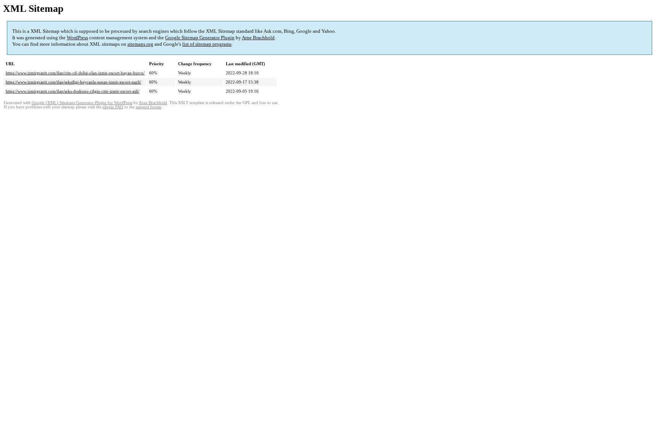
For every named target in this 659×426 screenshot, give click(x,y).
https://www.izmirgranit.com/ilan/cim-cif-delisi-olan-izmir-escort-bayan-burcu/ (75, 73)
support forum (148, 107)
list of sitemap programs (206, 44)
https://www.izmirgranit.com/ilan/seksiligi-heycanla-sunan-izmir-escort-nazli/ (73, 82)
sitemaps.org (140, 44)
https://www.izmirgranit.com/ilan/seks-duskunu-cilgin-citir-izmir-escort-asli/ (72, 91)
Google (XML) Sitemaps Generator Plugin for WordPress (82, 103)
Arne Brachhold (258, 37)
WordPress (77, 37)
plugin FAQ (113, 107)
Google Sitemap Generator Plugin (200, 37)
